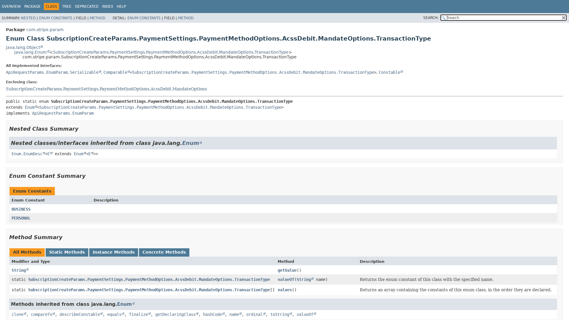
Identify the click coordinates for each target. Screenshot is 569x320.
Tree (66, 6)
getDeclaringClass (175, 314)
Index (107, 6)
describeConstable (80, 314)
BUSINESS (21, 209)
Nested (28, 18)
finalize (138, 314)
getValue (287, 270)
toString (279, 314)
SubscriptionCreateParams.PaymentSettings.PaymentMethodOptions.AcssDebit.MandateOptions (106, 89)
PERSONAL (21, 218)
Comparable (115, 72)
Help (121, 6)
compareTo (41, 314)
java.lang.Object (23, 47)
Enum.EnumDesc (27, 153)
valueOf (286, 279)
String (19, 270)
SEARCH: (431, 18)
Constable (389, 72)
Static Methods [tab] (67, 252)
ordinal (254, 314)
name (234, 314)
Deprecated (86, 6)
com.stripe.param (45, 29)
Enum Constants (55, 18)
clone (17, 314)
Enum (29, 107)
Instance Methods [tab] (114, 252)
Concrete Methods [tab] (164, 252)
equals (114, 314)
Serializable (84, 72)
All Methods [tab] (27, 252)
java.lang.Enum (30, 52)
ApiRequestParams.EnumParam (37, 72)
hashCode (212, 314)
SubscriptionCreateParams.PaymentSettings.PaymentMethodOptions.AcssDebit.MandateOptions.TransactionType (171, 52)
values (285, 289)
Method (97, 18)
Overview (11, 6)
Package (32, 6)
